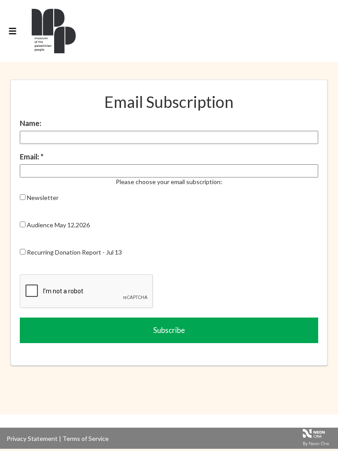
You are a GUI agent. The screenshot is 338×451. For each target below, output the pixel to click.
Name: (30, 123)
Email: (30, 156)
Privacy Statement (32, 438)
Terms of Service (85, 438)
